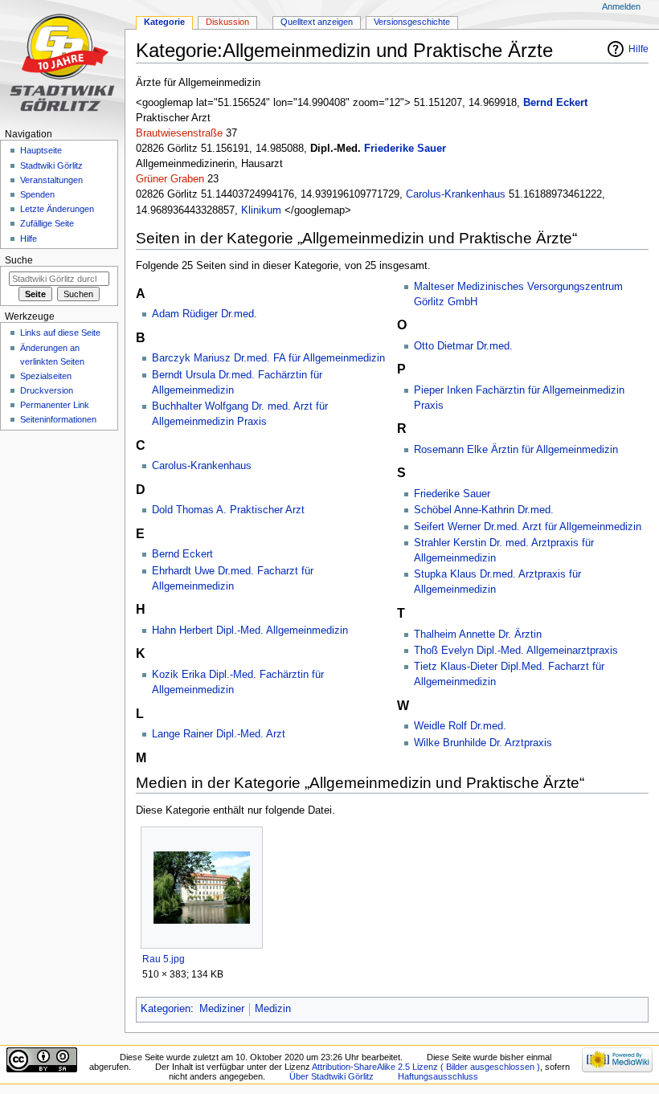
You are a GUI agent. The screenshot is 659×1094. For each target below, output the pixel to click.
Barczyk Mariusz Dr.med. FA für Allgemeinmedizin (268, 358)
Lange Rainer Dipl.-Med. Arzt (218, 734)
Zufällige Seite (47, 223)
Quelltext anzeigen (316, 22)
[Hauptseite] (62, 62)
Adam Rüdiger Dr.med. (204, 314)
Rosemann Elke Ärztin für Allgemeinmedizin (516, 449)
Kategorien (165, 1008)
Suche (19, 260)
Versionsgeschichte (412, 22)
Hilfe (638, 49)
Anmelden (621, 6)
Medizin (273, 1008)
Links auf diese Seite (60, 332)
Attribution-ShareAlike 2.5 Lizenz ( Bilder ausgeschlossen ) (426, 1067)
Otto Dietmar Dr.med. (463, 346)
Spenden (37, 194)
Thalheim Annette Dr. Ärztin (478, 634)
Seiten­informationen (58, 419)
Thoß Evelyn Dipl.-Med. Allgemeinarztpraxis (516, 650)
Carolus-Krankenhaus (456, 194)
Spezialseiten (46, 376)
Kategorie (164, 22)
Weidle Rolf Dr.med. (460, 726)
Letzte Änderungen (57, 209)
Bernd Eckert (555, 102)
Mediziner (221, 1008)
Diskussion (227, 22)
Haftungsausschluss (438, 1076)
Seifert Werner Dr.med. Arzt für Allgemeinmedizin (527, 527)
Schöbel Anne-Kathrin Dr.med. (484, 510)
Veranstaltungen (51, 180)
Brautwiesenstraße (179, 133)
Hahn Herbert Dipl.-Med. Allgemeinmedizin (250, 630)
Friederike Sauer (405, 148)
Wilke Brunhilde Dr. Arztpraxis (483, 743)
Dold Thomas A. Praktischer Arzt (228, 510)
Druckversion (46, 390)
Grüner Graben (170, 179)
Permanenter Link (54, 405)
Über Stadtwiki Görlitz (331, 1076)
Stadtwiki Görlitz (51, 165)
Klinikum (261, 210)
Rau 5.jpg (163, 959)
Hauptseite (41, 150)
